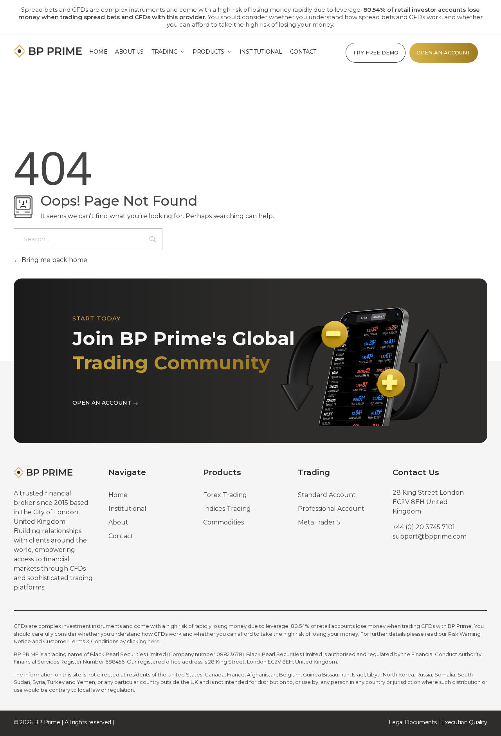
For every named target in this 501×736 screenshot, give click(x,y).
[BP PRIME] (49, 51)
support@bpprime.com (430, 536)
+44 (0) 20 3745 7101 (424, 527)
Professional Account (331, 508)
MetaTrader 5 (319, 522)
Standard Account (327, 495)
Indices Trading (227, 508)
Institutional (127, 508)
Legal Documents (412, 722)
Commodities (223, 522)
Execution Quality (464, 722)
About (118, 522)
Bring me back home (53, 260)
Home (118, 495)
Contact (120, 536)
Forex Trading (225, 495)
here (154, 641)
